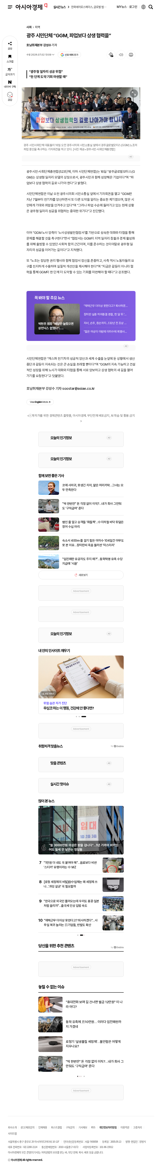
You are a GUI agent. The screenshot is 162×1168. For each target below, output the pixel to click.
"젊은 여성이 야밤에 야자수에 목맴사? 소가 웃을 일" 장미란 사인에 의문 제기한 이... (106, 331)
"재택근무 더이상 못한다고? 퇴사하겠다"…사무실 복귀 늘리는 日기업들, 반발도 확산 (106, 306)
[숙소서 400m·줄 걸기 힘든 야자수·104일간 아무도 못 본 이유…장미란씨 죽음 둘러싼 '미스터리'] (48, 549)
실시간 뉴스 (59, 7)
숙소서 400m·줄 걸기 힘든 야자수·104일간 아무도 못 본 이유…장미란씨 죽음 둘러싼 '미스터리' (93, 543)
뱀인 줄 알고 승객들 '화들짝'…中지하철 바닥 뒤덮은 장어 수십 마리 (93, 524)
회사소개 (12, 1127)
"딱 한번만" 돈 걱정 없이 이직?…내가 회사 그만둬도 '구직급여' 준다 (92, 506)
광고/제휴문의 (27, 1127)
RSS (93, 1127)
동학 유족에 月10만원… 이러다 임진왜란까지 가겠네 (93, 1024)
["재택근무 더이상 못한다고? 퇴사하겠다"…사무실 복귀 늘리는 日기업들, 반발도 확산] (113, 929)
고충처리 (137, 1127)
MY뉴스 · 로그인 (127, 7)
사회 (29, 27)
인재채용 (42, 1127)
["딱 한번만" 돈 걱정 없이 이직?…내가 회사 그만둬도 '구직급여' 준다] (48, 512)
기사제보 (82, 1127)
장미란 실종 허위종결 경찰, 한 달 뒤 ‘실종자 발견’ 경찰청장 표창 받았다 (106, 314)
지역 (37, 27)
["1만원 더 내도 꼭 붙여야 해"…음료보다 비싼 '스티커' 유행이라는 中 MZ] (113, 871)
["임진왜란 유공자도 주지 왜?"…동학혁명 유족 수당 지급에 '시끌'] (48, 567)
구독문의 (70, 1127)
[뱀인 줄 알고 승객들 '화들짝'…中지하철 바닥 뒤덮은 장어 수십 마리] (48, 531)
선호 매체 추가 (71, 54)
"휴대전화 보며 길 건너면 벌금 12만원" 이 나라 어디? (94, 1004)
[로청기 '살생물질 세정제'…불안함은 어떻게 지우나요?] (50, 1051)
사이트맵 (12, 1133)
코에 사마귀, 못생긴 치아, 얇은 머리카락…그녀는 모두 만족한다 (92, 487)
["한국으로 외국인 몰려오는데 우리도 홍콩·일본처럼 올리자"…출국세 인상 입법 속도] (113, 910)
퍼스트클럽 (56, 1127)
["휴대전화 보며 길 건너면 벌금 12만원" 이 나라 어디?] (50, 1011)
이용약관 (125, 1127)
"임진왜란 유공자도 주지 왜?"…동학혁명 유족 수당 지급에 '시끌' (92, 561)
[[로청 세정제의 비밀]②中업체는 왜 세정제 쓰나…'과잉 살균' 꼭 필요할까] (113, 891)
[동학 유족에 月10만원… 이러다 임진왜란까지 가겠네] (50, 1031)
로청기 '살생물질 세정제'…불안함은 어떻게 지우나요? (93, 1044)
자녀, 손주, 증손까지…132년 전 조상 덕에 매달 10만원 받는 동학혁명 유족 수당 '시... (106, 323)
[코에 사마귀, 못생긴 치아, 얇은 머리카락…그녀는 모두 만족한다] (48, 494)
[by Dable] (117, 947)
